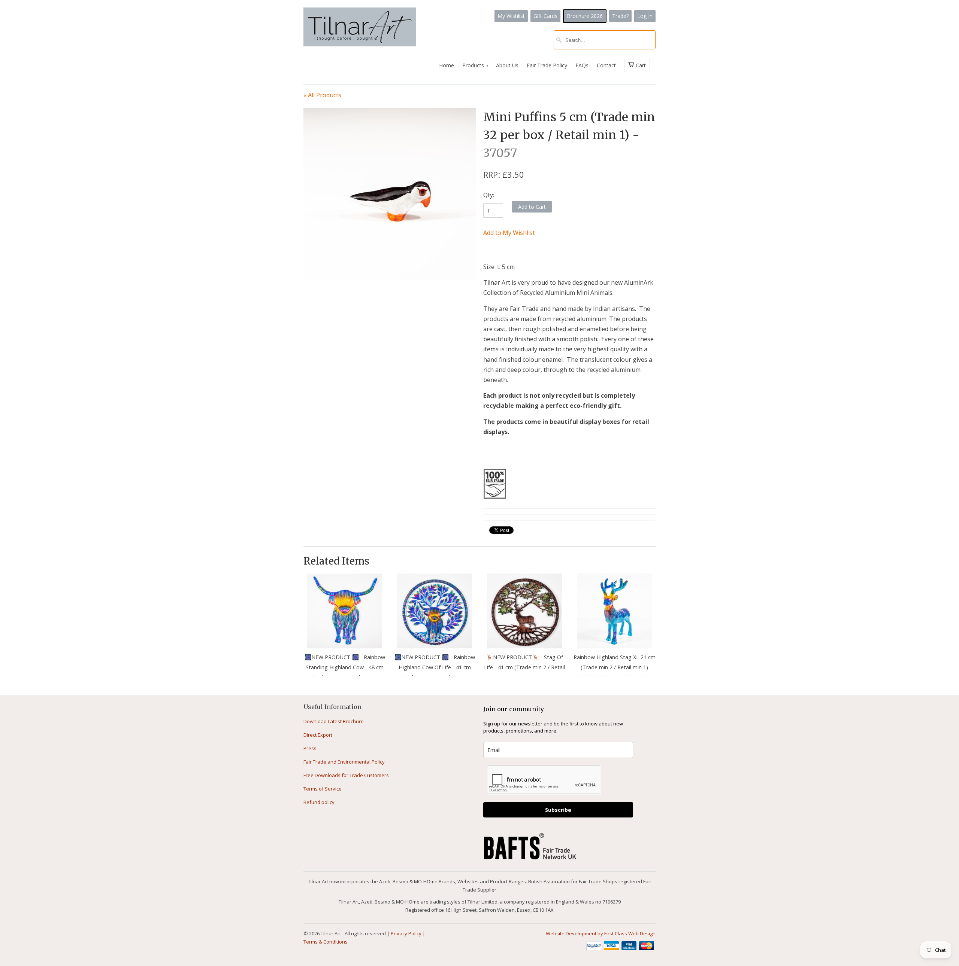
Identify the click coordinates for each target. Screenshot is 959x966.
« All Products (322, 95)
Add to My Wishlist (509, 233)
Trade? (620, 15)
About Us (507, 65)
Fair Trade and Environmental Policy (344, 761)
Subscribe (558, 809)
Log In (645, 15)
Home (446, 65)
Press (310, 748)
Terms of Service (322, 788)
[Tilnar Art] (359, 28)
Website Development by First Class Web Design (601, 933)
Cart (641, 65)
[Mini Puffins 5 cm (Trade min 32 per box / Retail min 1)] (389, 194)
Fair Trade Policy (547, 65)
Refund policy (319, 802)
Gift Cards (545, 15)
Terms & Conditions (325, 941)
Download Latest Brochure (333, 721)
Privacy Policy (406, 933)
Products (475, 65)
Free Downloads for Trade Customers (346, 775)
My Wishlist (511, 15)
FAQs (582, 65)
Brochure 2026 (585, 15)
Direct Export (317, 734)
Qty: (488, 195)
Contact (606, 65)
